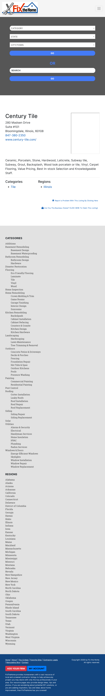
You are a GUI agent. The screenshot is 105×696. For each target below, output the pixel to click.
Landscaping (12, 335)
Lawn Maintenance (21, 342)
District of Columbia (15, 505)
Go (52, 53)
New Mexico (11, 581)
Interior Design (18, 305)
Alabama (10, 479)
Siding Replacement (21, 417)
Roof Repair (17, 404)
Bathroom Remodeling (17, 256)
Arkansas (10, 489)
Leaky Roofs (17, 397)
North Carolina (13, 587)
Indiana (9, 525)
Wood (14, 286)
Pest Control (11, 387)
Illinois (48, 187)
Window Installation (21, 460)
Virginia (9, 630)
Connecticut (11, 499)
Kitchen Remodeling (16, 312)
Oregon (9, 601)
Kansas (9, 532)
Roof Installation (19, 401)
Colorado (10, 496)
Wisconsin (10, 640)
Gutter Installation (20, 394)
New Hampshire (13, 574)
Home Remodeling (15, 292)
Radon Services (19, 447)
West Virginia (12, 637)
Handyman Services (21, 433)
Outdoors (10, 348)
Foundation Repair (20, 361)
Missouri (9, 561)
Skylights (16, 456)
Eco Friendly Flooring (22, 273)
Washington (11, 633)
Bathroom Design (20, 260)
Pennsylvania (12, 604)
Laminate (16, 276)
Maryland (10, 545)
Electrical (16, 430)
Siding (8, 410)
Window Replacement (22, 466)
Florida (9, 509)
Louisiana (10, 538)
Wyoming (10, 643)
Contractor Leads (50, 660)
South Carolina (13, 610)
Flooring (9, 269)
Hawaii (9, 515)
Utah (7, 624)
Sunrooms (16, 309)
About (14, 660)
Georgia (9, 512)
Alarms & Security (20, 427)
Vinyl (13, 282)
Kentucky (10, 535)
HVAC (14, 440)
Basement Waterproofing (24, 253)
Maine (8, 542)
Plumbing (16, 443)
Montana (10, 565)
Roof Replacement (20, 407)
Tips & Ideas (23, 660)
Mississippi (11, 558)
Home (7, 660)
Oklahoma (10, 597)
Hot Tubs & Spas (19, 365)
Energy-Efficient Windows (24, 453)
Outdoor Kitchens (20, 368)
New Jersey (11, 578)
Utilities (9, 424)
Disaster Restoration (16, 266)
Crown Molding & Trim (22, 296)
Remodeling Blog (13, 662)
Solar (8, 420)
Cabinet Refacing (20, 322)
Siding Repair (18, 414)
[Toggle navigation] (99, 8)
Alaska (9, 482)
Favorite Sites (36, 660)
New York (10, 584)
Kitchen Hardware (20, 332)
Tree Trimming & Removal (24, 345)
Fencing (15, 358)
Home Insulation (19, 437)
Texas (8, 620)
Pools (13, 371)
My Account (37, 668)
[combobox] (52, 28)
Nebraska (10, 568)
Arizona (9, 486)
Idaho (8, 519)
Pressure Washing (20, 374)
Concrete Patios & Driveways (26, 351)
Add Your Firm (16, 668)
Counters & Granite (20, 325)
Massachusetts (13, 548)
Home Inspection (14, 289)
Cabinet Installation (21, 319)
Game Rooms (17, 299)
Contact (25, 662)
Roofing (9, 391)
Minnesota (10, 555)
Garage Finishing (20, 302)
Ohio (7, 594)
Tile (13, 187)
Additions (10, 243)
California (10, 492)
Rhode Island (12, 607)
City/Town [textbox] (17, 45)
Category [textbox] (17, 28)
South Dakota (12, 614)
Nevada (9, 571)
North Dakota (12, 591)
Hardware (16, 263)
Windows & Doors (14, 450)
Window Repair (19, 463)
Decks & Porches (19, 355)
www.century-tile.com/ (20, 139)
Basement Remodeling (17, 246)
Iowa (7, 528)
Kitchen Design (19, 328)
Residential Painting (21, 384)
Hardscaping (17, 338)
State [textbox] (14, 36)
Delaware (10, 502)
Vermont (9, 627)
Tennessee (10, 617)
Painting (9, 378)
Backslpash (17, 315)
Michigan (10, 551)
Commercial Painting (22, 381)
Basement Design (20, 250)
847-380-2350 (15, 135)
